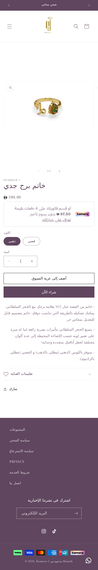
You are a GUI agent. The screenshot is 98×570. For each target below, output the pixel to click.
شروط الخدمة (20, 472)
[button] (9, 26)
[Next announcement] (89, 5)
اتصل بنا (15, 483)
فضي (31, 241)
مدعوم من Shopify (61, 561)
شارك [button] (13, 389)
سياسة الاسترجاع (22, 451)
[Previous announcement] (9, 5)
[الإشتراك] (76, 513)
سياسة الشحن (20, 440)
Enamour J (42, 561)
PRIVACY (17, 462)
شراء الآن (49, 292)
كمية (7, 252)
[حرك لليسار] (38, 171)
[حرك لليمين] (59, 171)
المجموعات (17, 429)
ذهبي (12, 241)
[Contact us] (88, 560)
